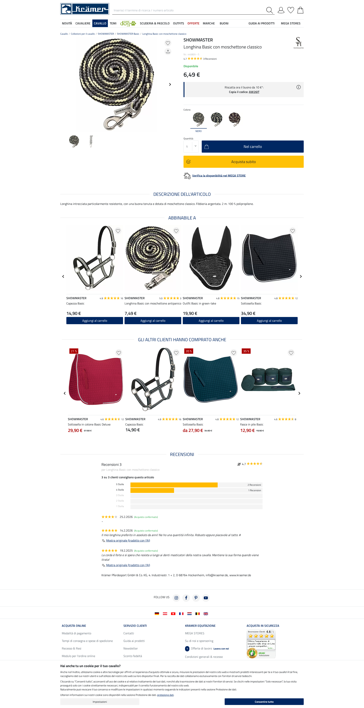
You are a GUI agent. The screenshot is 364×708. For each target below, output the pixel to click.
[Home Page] (84, 8)
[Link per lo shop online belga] (198, 613)
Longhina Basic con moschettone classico (164, 34)
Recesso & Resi (71, 648)
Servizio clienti (135, 625)
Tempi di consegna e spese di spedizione (87, 641)
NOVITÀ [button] (67, 23)
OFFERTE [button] (193, 23)
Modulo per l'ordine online (78, 656)
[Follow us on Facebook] (186, 598)
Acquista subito (243, 162)
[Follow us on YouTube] (206, 598)
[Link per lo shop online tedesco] (158, 613)
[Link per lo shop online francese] (182, 613)
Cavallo (64, 34)
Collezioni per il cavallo (83, 34)
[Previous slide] (63, 84)
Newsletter (130, 648)
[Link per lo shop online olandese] (190, 613)
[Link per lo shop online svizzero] (174, 613)
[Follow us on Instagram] (176, 598)
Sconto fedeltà (132, 656)
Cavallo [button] (100, 23)
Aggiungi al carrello (94, 320)
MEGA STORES (290, 23)
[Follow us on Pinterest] (196, 598)
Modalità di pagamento (76, 633)
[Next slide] (170, 84)
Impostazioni (100, 702)
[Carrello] (300, 9)
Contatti (128, 633)
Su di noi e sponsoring (199, 641)
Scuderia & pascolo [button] (155, 23)
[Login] (281, 9)
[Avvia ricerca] (270, 10)
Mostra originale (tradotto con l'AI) (128, 540)
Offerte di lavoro (208, 648)
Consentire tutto (264, 702)
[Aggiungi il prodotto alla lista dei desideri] (167, 42)
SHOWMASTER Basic (128, 34)
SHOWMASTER (106, 34)
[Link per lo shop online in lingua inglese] (206, 613)
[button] (128, 23)
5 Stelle (120, 484)
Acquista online (74, 625)
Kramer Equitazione (200, 625)
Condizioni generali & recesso (204, 656)
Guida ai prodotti (134, 641)
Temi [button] (113, 23)
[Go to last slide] (63, 276)
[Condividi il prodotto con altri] (167, 51)
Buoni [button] (224, 23)
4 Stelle (120, 490)
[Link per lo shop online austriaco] (166, 613)
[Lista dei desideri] (290, 9)
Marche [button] (209, 23)
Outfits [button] (178, 23)
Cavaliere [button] (82, 23)
